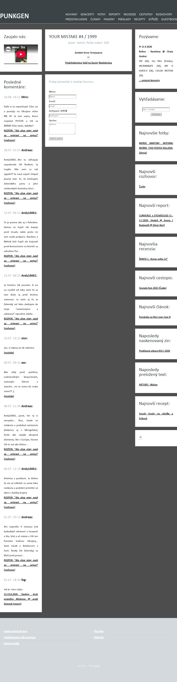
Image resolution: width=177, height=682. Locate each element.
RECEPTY (139, 19)
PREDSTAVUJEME (76, 19)
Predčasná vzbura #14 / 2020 (154, 351)
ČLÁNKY (95, 19)
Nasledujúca (105, 63)
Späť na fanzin (90, 63)
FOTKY (101, 14)
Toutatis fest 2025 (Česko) (153, 288)
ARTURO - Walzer (148, 384)
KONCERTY (87, 14)
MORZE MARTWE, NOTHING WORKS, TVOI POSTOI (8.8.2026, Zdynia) (156, 148)
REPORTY (114, 14)
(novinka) (9, 352)
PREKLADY (124, 19)
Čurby (142, 186)
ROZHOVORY (164, 14)
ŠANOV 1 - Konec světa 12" (153, 259)
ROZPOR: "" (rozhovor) (21, 135)
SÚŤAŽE (153, 19)
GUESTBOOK (169, 19)
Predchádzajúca (73, 63)
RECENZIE (130, 14)
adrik (97, 666)
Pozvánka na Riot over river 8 (155, 317)
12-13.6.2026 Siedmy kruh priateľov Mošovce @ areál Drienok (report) (21, 599)
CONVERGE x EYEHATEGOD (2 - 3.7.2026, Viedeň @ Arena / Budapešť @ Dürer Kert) (156, 220)
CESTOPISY (146, 14)
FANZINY (109, 19)
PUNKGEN (14, 16)
